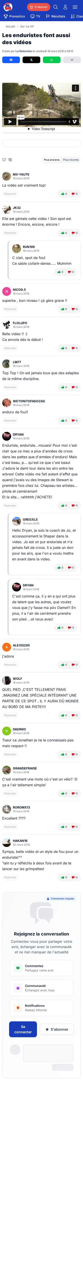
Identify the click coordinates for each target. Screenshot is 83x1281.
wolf (17, 678)
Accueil (10, 26)
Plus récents (71, 159)
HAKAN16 (20, 841)
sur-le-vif (27, 26)
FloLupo (20, 323)
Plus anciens (52, 159)
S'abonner (59, 1029)
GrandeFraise (25, 768)
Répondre (10, 193)
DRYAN (18, 434)
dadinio (19, 729)
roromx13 (21, 807)
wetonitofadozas (29, 401)
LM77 (17, 362)
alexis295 (21, 645)
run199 (29, 247)
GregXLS (30, 519)
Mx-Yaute (21, 174)
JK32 (17, 208)
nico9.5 (19, 289)
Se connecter (23, 1029)
